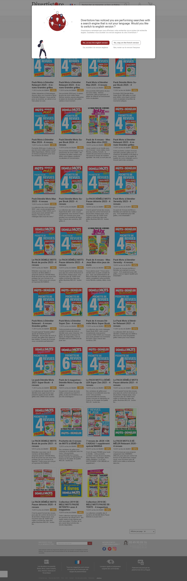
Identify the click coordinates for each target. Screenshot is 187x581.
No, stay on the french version (126, 42)
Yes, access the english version (95, 42)
